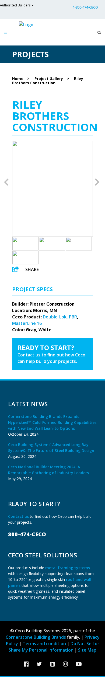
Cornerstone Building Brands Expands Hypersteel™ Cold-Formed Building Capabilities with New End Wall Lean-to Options (52, 422)
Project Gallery (48, 78)
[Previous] (6, 182)
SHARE (32, 269)
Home (17, 78)
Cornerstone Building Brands (36, 637)
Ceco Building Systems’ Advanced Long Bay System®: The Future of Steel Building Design (51, 447)
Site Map (87, 650)
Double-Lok (54, 317)
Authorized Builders (15, 5)
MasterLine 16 (27, 323)
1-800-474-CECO (85, 7)
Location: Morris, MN (34, 310)
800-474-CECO (27, 534)
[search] (98, 32)
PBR (73, 317)
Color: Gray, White (31, 330)
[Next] (97, 182)
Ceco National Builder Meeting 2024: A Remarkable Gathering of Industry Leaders (48, 469)
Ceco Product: (27, 317)
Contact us (19, 516)
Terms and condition (44, 643)
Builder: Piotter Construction (43, 304)
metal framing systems (67, 567)
